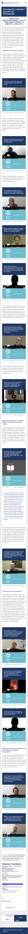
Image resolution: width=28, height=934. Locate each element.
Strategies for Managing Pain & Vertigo (13, 858)
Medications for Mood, (13, 855)
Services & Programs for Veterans (10, 859)
